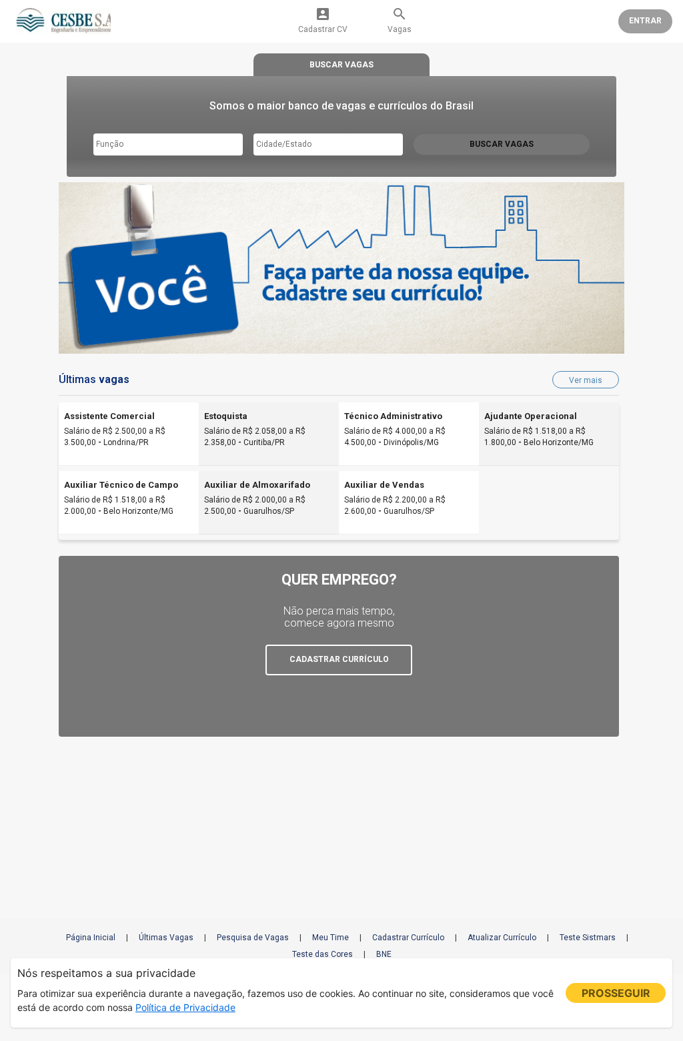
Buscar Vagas (502, 144)
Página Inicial (90, 937)
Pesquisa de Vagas (253, 937)
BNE (384, 954)
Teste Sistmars (588, 937)
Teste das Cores (322, 954)
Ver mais (585, 380)
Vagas (400, 20)
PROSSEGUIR (616, 993)
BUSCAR (341, 64)
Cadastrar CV (323, 20)
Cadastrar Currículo (408, 937)
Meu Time (330, 937)
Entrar (645, 20)
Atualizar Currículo (502, 937)
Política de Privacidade (185, 1007)
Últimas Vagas (166, 937)
